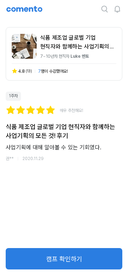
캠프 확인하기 (64, 259)
